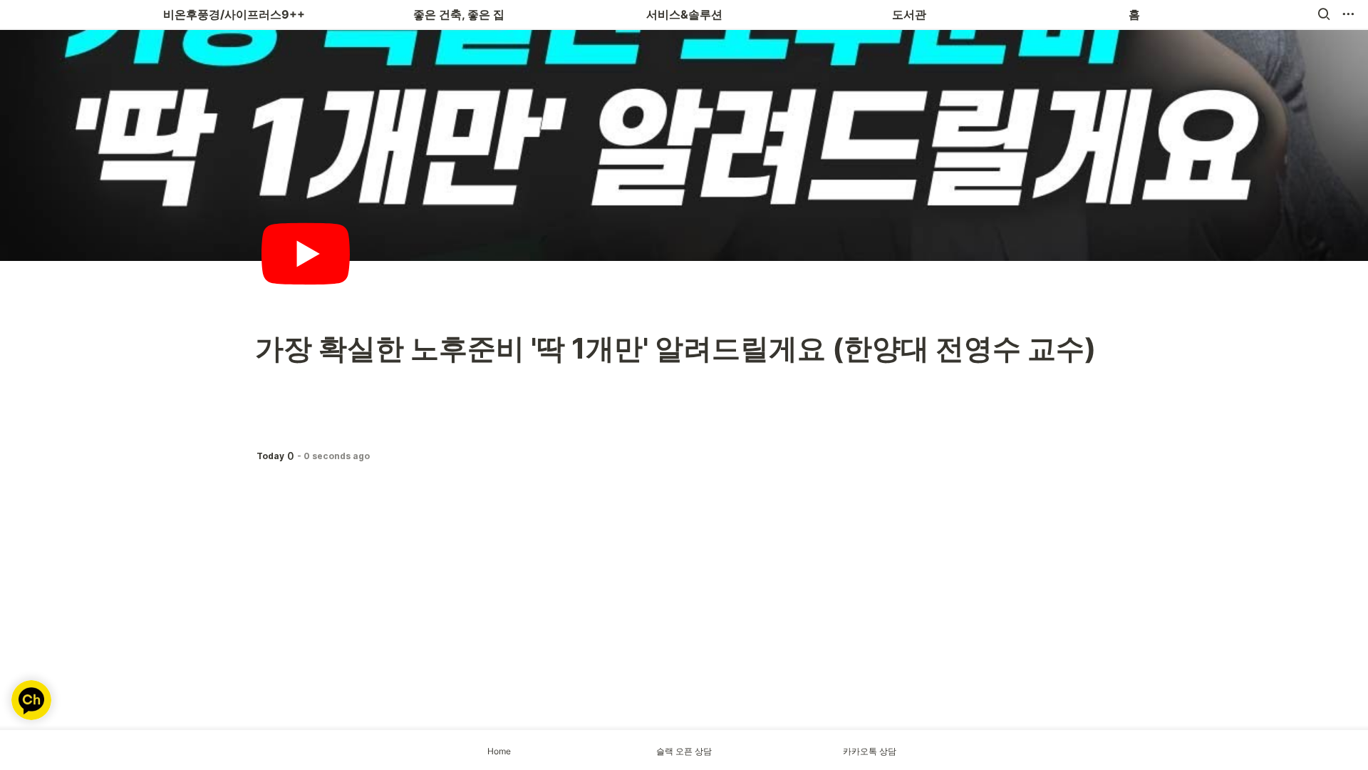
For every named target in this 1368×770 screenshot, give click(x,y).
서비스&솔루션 (684, 14)
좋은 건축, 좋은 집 (458, 14)
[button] (1323, 14)
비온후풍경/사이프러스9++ (234, 14)
